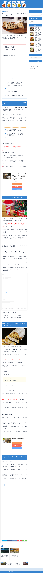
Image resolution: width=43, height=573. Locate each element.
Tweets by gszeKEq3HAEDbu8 (34, 22)
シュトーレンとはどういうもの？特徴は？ (15, 82)
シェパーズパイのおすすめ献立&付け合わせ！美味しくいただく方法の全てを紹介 (38, 44)
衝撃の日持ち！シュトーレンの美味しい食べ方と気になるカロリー (15, 89)
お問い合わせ (12, 571)
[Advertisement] (14, 65)
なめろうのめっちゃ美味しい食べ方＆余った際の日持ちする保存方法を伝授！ (38, 50)
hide (17, 78)
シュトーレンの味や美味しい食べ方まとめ (15, 95)
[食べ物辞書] (14, 7)
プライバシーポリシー (5, 571)
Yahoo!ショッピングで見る (17, 189)
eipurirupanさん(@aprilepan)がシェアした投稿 (10, 308)
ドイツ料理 (3, 11)
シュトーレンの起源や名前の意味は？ (14, 83)
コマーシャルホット (34, 66)
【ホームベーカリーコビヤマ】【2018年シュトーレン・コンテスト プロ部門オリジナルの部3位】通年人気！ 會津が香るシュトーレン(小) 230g (19, 176)
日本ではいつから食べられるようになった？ (16, 86)
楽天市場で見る (16, 186)
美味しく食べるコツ (12, 92)
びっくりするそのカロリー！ (14, 91)
